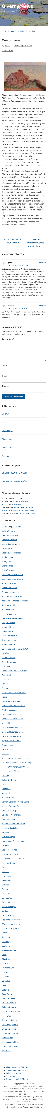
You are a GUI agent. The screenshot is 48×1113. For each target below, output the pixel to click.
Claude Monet (8, 439)
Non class (6, 1051)
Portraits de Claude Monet (13, 705)
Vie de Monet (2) (9, 636)
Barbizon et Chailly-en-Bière (14, 671)
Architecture (7, 937)
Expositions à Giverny (11, 736)
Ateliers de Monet (9, 587)
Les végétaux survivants (12, 574)
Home (4, 31)
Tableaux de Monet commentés (16, 601)
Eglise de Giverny (9, 780)
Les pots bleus (8, 622)
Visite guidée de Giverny (17, 1067)
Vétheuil (5, 679)
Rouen (4, 697)
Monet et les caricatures (23, 510)
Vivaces (5, 885)
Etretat (5, 688)
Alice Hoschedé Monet (12, 727)
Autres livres (7, 1038)
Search (42, 21)
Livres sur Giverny (10, 1033)
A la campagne (8, 837)
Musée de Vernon (9, 797)
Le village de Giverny (11, 771)
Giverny (5, 414)
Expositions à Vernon (11, 740)
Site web (5, 386)
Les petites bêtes (9, 850)
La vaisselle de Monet (23, 507)
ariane (7, 45)
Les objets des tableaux (12, 618)
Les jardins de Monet (11, 544)
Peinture (5, 941)
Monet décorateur (10, 644)
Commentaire (8, 339)
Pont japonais (8, 561)
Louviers (5, 976)
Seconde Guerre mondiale (13, 823)
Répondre (42, 263)
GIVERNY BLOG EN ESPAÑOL (15, 481)
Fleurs (4, 867)
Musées (5, 754)
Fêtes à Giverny (9, 1003)
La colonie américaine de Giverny (16, 762)
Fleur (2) (5, 871)
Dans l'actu (7, 994)
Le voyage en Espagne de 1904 (16, 649)
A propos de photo (10, 928)
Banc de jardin (8, 915)
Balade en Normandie (11, 815)
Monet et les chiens (10, 627)
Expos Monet (8, 745)
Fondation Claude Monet (13, 596)
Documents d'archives (11, 714)
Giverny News (17, 6)
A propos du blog (9, 1020)
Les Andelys (7, 430)
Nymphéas (6, 876)
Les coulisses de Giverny (13, 579)
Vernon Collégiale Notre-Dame (15, 802)
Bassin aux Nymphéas (11, 553)
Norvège (5, 653)
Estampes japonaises (11, 592)
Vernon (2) (6, 789)
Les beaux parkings (10, 1042)
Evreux (5, 963)
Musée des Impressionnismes (14, 758)
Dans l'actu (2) (8, 998)
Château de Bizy (9, 810)
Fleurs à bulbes (8, 902)
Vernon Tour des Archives (13, 806)
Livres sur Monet (9, 1029)
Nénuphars (6, 880)
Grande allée (7, 566)
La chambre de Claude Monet (12, 241)
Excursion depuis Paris (16, 1070)
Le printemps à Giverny (12, 526)
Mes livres (6, 1016)
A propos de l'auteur (11, 1011)
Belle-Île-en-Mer (9, 662)
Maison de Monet (9, 583)
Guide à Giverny (9, 1007)
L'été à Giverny (8, 531)
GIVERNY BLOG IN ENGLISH (14, 473)
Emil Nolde (18, 498)
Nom (4, 366)
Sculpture (6, 946)
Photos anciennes (9, 710)
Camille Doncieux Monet (12, 719)
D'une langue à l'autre (11, 924)
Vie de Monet (8, 631)
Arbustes (6, 893)
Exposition (6, 749)
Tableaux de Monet (10, 605)
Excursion (6, 832)
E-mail (5, 376)
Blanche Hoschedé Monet (13, 732)
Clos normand (8, 548)
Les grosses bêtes (10, 854)
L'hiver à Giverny (9, 539)
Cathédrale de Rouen (11, 701)
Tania (4, 504)
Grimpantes (7, 898)
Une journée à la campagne (14, 841)
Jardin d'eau (7, 557)
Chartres (6, 959)
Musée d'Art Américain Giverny (15, 767)
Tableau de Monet (10, 609)
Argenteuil (6, 675)
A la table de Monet (10, 640)
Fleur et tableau (9, 614)
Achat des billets (13, 1073)
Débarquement (8, 819)
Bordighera (7, 666)
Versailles (6, 981)
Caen (4, 954)
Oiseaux (5, 845)
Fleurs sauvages (9, 906)
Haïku (4, 985)
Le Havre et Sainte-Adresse (14, 692)
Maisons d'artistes (10, 828)
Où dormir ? (11, 1076)
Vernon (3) (6, 793)
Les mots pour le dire (16, 31)
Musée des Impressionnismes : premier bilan (35, 242)
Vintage (5, 989)
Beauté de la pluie (10, 570)
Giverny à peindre (10, 1024)
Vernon (5, 422)
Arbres (5, 889)
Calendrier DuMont (10, 1046)
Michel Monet (8, 723)
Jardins (5, 911)
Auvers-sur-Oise (9, 950)
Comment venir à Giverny (17, 1079)
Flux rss (5, 456)
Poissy (5, 684)
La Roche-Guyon (9, 968)
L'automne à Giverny (11, 535)
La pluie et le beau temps (13, 858)
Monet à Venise (8, 657)
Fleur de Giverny (9, 863)
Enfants (5, 933)
